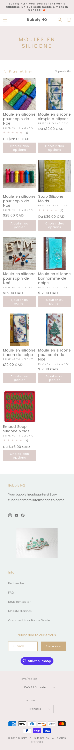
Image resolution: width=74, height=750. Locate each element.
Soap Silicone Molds (51, 198)
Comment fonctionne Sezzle (29, 620)
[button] (5, 19)
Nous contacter (19, 602)
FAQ (11, 592)
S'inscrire (53, 646)
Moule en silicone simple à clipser (54, 116)
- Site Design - (42, 738)
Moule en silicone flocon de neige (19, 352)
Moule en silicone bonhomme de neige (54, 278)
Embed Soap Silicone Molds (16, 428)
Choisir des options (19, 148)
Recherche (16, 583)
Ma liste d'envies (20, 611)
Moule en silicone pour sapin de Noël (19, 119)
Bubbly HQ (24, 738)
